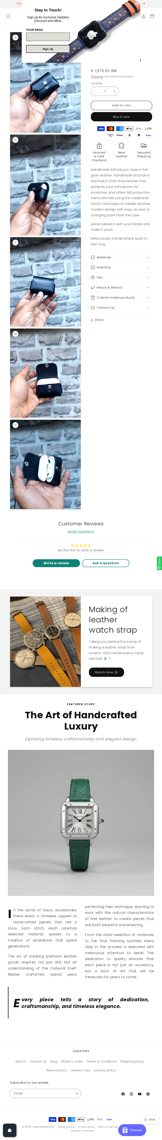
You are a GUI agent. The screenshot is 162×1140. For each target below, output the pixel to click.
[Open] (9, 1130)
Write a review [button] (56, 563)
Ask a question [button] (105, 563)
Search (20, 1061)
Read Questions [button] (81, 531)
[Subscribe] (76, 1093)
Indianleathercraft (43, 1126)
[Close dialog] (137, 4)
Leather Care (80, 1070)
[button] (8, 16)
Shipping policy (132, 1061)
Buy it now (121, 117)
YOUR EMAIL (34, 29)
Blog (53, 1061)
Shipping (97, 76)
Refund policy (56, 1070)
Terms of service (108, 1126)
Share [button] (99, 320)
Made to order (72, 1061)
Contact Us (38, 1061)
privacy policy (105, 1070)
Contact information (83, 1130)
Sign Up (48, 49)
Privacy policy (86, 1126)
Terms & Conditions (102, 1061)
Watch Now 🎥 (106, 672)
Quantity (96, 83)
